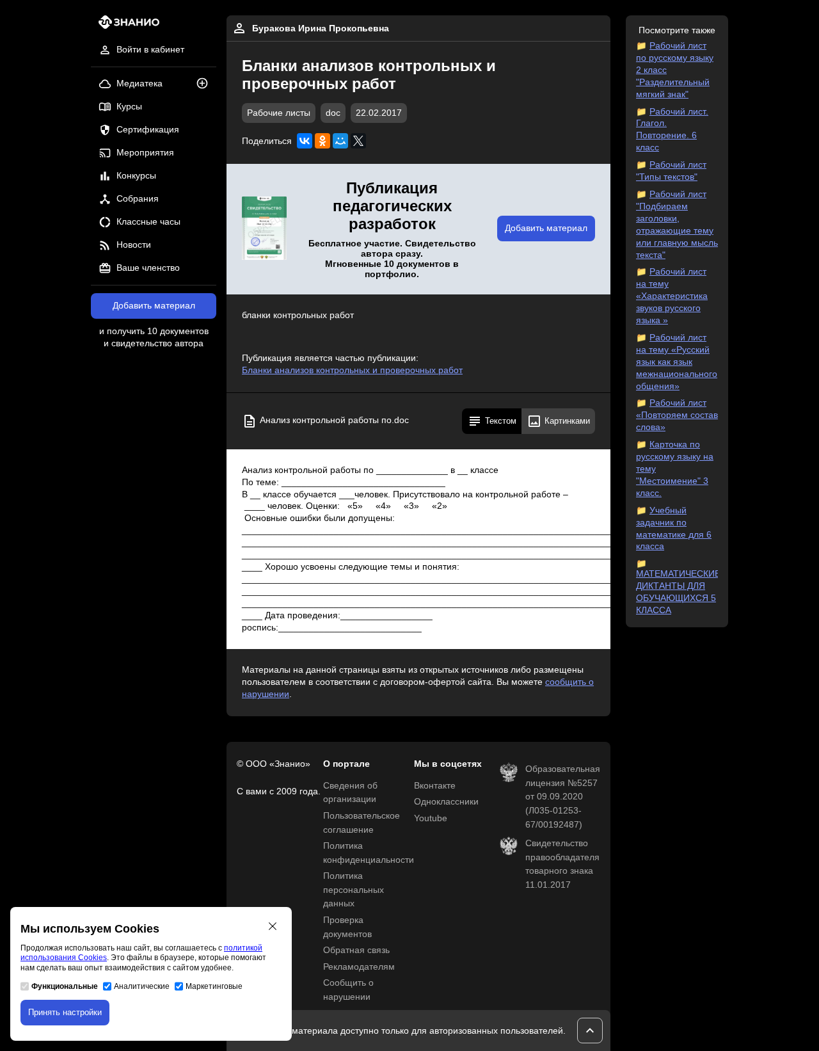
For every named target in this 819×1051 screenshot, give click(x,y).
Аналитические (142, 986)
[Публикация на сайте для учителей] (264, 229)
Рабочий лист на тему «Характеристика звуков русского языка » (672, 296)
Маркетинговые (214, 986)
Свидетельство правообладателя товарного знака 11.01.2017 (562, 864)
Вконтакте (435, 785)
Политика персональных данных (353, 889)
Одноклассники (446, 801)
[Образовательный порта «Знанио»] (125, 26)
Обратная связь (356, 950)
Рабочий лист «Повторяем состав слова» (677, 415)
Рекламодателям (359, 967)
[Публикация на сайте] (206, 84)
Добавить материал (154, 305)
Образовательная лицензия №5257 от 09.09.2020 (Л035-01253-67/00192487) (562, 796)
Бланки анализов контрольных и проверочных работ (352, 370)
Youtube (430, 818)
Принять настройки (65, 1012)
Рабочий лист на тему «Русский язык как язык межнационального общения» (676, 362)
